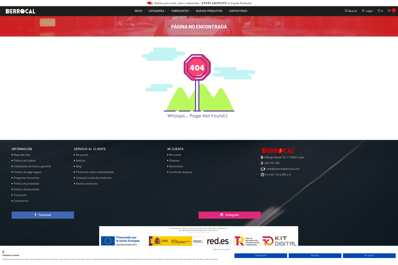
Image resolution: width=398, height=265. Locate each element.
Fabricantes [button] (180, 11)
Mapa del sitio (21, 155)
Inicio (138, 11)
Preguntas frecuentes (26, 178)
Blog (78, 166)
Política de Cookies (24, 161)
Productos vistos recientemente (94, 172)
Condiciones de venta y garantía (32, 166)
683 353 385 (272, 163)
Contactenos (238, 11)
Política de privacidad (26, 184)
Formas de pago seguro (27, 172)
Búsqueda (81, 155)
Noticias (80, 161)
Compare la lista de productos (93, 178)
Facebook (44, 215)
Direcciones (176, 166)
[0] (389, 11)
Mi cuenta (175, 155)
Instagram (232, 215)
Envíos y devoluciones (26, 189)
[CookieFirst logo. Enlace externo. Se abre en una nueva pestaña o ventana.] (3, 252)
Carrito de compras (180, 172)
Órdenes (174, 161)
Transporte (20, 195)
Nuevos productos (209, 11)
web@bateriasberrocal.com (282, 169)
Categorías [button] (156, 11)
